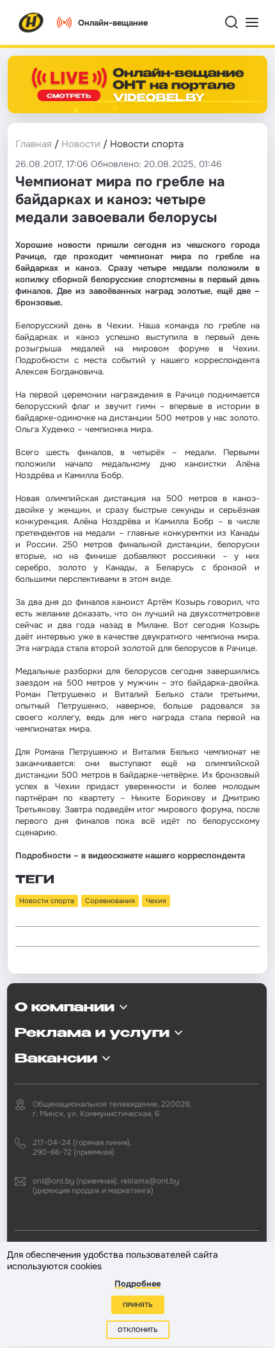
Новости (80, 144)
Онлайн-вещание (113, 22)
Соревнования (110, 900)
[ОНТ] (31, 22)
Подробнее (137, 1283)
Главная (33, 144)
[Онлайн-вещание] (137, 84)
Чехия (156, 900)
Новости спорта (46, 900)
